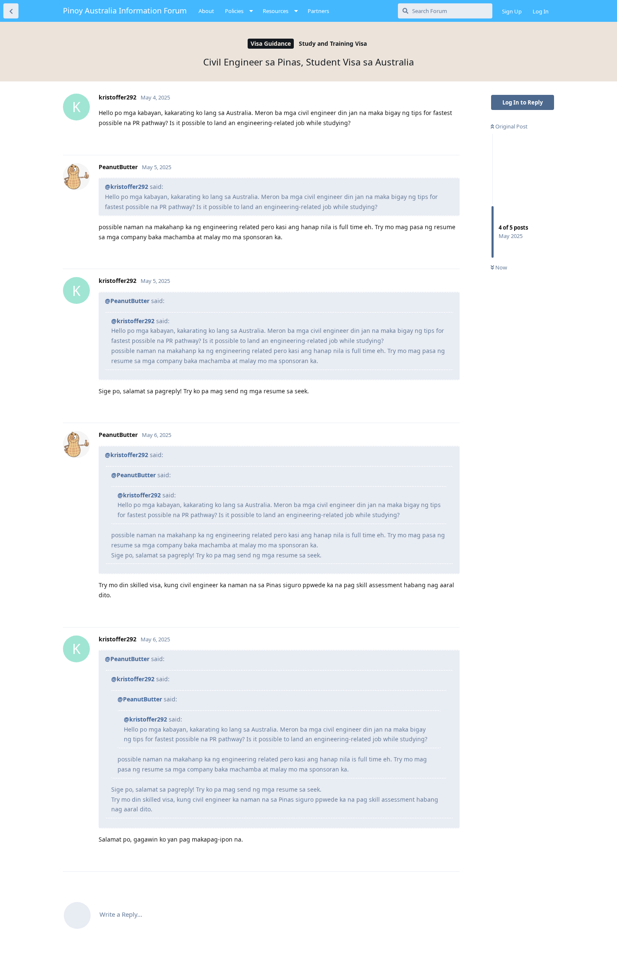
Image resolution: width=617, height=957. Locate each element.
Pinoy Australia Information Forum (125, 10)
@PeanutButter (127, 301)
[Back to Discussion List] (10, 10)
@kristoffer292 (126, 187)
